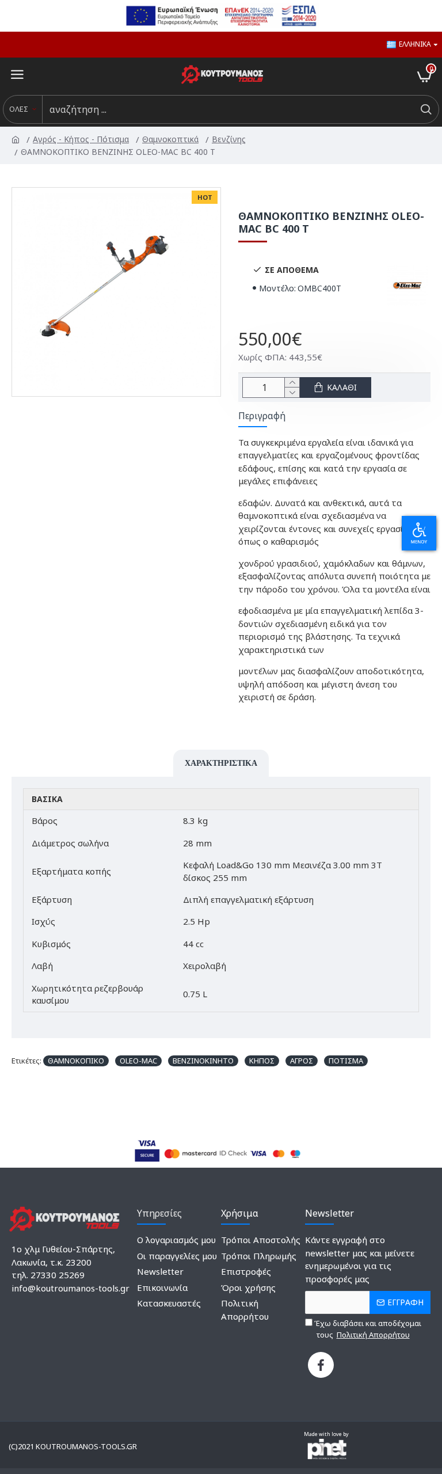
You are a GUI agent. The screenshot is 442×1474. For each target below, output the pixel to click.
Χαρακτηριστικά (221, 763)
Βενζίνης (229, 139)
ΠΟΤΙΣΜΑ (346, 1060)
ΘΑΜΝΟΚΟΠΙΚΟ (76, 1060)
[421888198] (321, 1365)
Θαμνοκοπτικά (171, 139)
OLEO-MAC (138, 1060)
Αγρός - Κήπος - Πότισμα (82, 139)
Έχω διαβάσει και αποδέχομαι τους (367, 1329)
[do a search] (426, 109)
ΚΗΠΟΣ (262, 1060)
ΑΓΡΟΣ (301, 1060)
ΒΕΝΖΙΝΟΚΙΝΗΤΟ (203, 1060)
